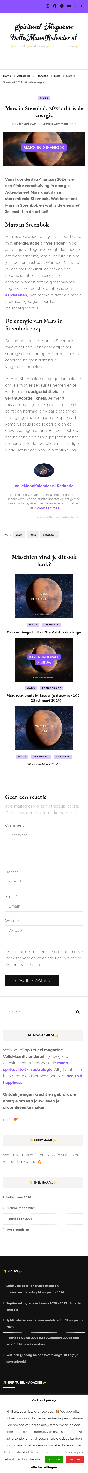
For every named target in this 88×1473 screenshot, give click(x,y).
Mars (44, 98)
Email (11, 896)
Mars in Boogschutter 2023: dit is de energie (44, 632)
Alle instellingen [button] (44, 1467)
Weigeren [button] (75, 1459)
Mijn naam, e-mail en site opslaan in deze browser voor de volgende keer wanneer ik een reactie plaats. (44, 958)
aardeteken (16, 295)
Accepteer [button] (54, 1459)
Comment (14, 825)
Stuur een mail (48, 508)
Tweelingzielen (17, 1230)
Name (11, 872)
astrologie (42, 1069)
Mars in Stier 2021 (44, 763)
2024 (19, 534)
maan (62, 1063)
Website (12, 921)
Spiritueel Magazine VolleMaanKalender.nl (44, 32)
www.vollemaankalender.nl (58, 517)
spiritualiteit (14, 1069)
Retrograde (52, 688)
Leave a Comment (55, 123)
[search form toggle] (81, 6)
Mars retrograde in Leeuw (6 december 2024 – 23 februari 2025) (44, 698)
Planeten (41, 756)
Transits (51, 624)
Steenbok (49, 534)
